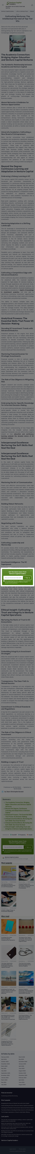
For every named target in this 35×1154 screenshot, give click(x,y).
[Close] (31, 571)
